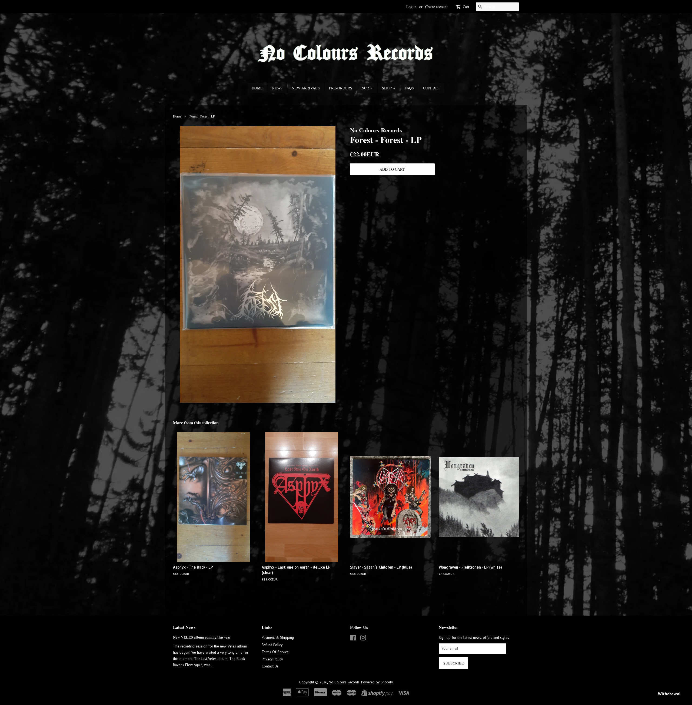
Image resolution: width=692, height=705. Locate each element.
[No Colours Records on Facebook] (353, 638)
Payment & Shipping (278, 637)
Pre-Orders (340, 87)
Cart (466, 6)
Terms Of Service (275, 651)
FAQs (409, 87)
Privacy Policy (272, 659)
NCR (365, 87)
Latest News (184, 627)
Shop (387, 87)
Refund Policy (272, 644)
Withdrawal (669, 693)
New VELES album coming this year (202, 637)
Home (257, 87)
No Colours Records (344, 682)
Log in (411, 6)
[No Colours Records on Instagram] (363, 638)
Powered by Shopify (377, 682)
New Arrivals (306, 87)
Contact (431, 87)
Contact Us (270, 666)
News (277, 87)
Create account (436, 6)
